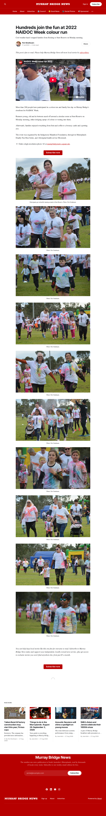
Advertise (31, 11)
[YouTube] (55, 789)
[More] (92, 11)
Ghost (99, 798)
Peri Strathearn (28, 43)
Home (15, 11)
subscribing (84, 52)
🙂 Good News (54, 11)
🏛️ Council (42, 11)
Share (86, 44)
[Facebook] (47, 789)
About (22, 11)
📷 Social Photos (68, 11)
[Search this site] (5, 4)
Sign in (85, 4)
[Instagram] (59, 789)
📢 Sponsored (83, 11)
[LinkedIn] (51, 789)
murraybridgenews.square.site (58, 144)
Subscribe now (53, 152)
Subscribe (96, 4)
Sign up (44, 798)
